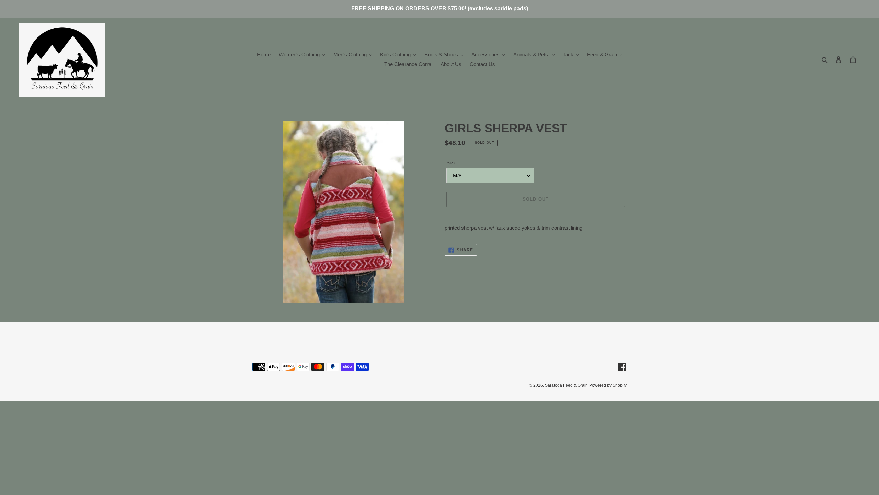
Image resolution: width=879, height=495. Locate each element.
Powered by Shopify (608, 385)
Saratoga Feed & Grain (566, 385)
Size (451, 162)
